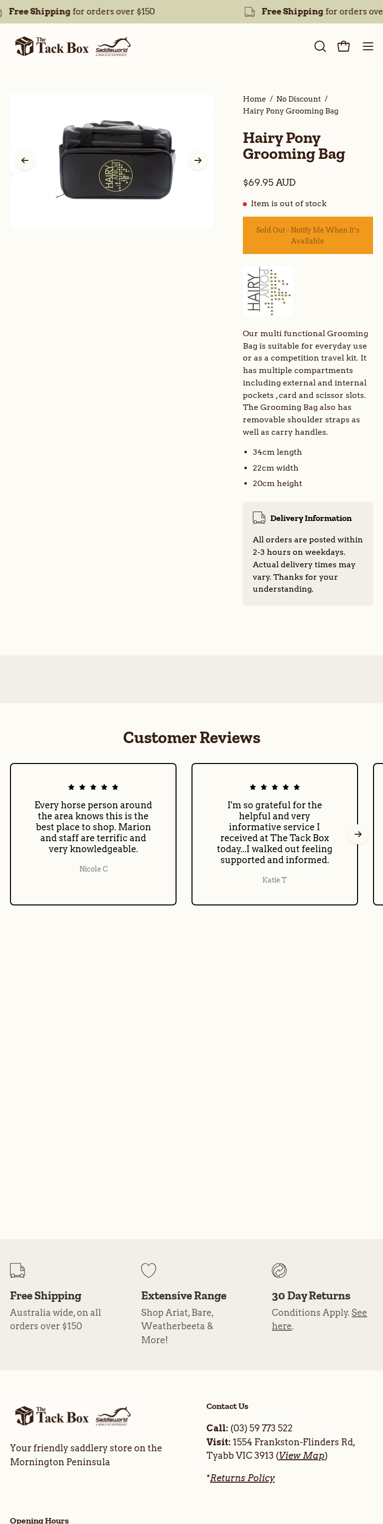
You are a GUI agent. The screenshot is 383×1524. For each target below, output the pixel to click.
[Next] (198, 160)
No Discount (298, 99)
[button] (319, 46)
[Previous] (25, 160)
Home (254, 99)
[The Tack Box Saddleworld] (72, 46)
